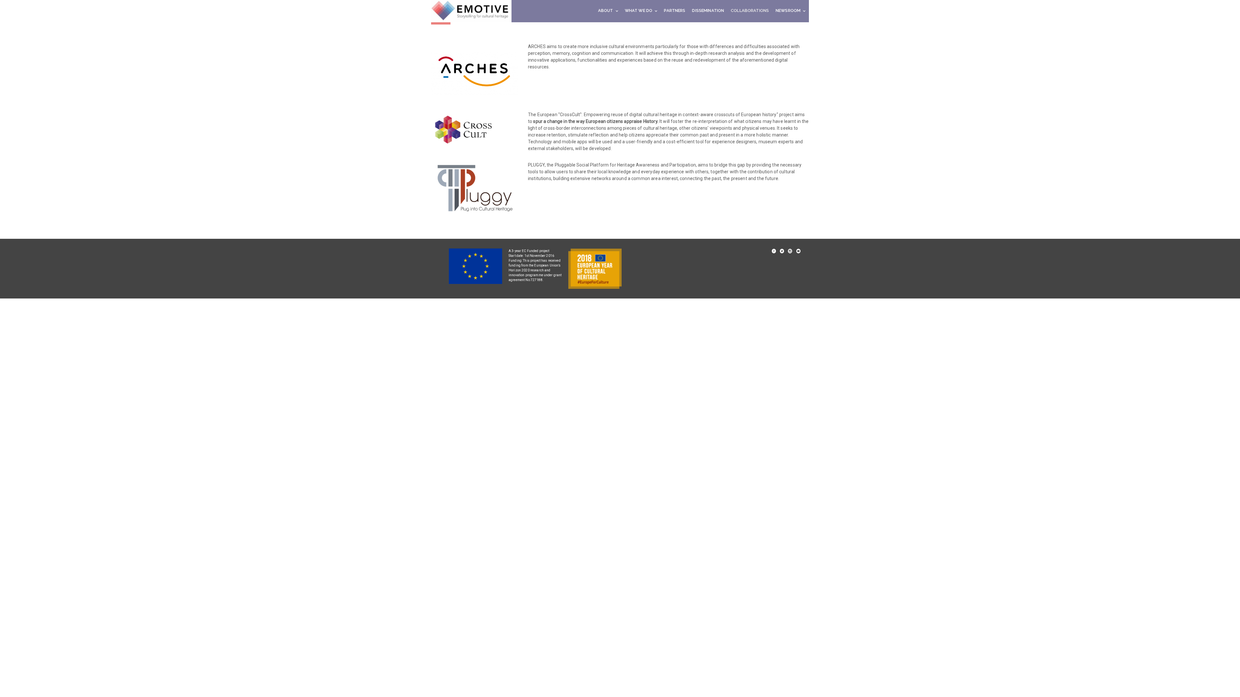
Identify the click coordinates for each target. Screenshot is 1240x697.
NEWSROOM (788, 10)
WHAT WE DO (638, 10)
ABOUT (605, 10)
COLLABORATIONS (750, 10)
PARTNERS (674, 10)
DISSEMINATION (708, 10)
